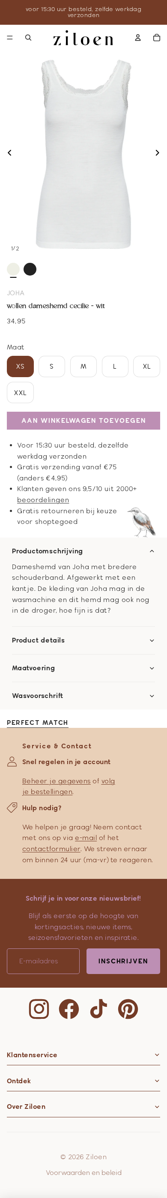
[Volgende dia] (160, 154)
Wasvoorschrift (37, 695)
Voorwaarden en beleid (84, 1173)
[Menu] (10, 37)
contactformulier (51, 849)
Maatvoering (33, 668)
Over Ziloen (26, 1106)
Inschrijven (123, 961)
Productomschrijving (47, 551)
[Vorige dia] (7, 154)
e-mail (86, 838)
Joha (16, 293)
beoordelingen (43, 500)
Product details (38, 640)
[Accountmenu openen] (137, 37)
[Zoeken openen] (28, 37)
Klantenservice (32, 1055)
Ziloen (96, 1157)
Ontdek (19, 1081)
